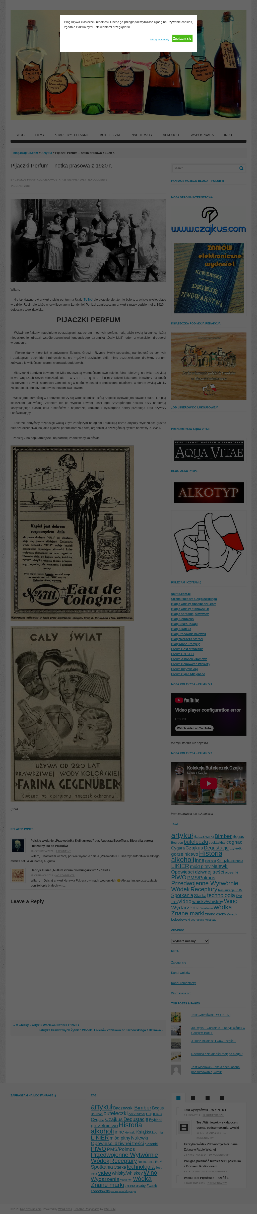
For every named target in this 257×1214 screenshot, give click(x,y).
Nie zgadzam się (159, 39)
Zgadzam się (182, 38)
